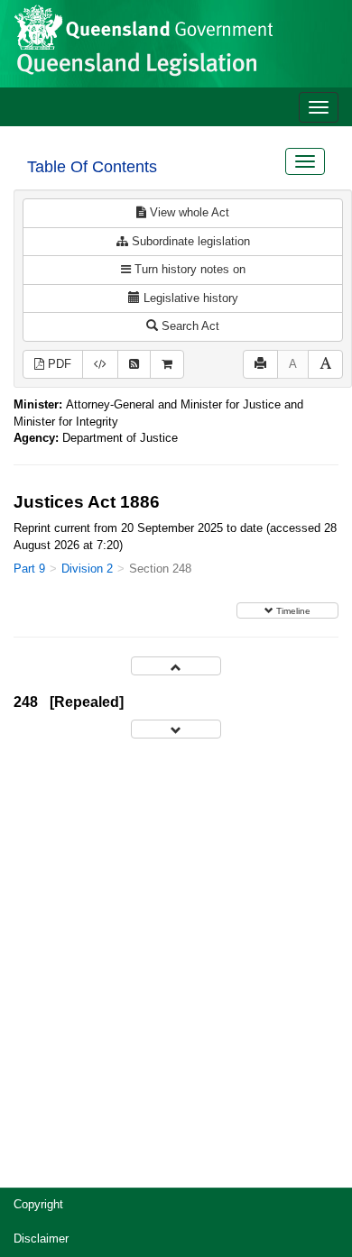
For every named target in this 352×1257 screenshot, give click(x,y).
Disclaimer (41, 1238)
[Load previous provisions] (176, 665)
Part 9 (29, 568)
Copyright (38, 1204)
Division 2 (87, 568)
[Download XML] (100, 365)
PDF (57, 364)
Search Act (188, 326)
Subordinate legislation (189, 241)
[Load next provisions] (176, 729)
